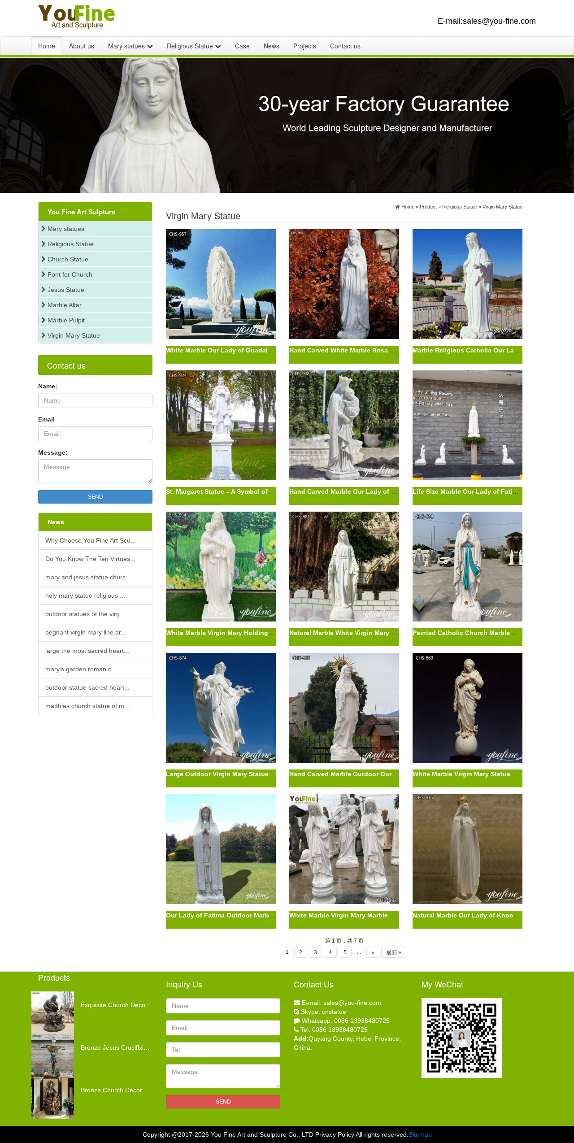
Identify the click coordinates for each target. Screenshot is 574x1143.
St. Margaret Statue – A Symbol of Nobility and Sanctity (250, 491)
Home (46, 45)
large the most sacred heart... (87, 650)
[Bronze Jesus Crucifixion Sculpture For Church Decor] (76, 1038)
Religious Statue (191, 45)
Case (242, 45)
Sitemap (420, 1134)
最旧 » (393, 952)
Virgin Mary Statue (73, 335)
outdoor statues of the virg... (85, 613)
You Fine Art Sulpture (81, 212)
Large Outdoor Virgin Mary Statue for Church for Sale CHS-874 (261, 774)
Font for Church (69, 274)
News (271, 45)
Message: (53, 452)
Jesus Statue (65, 289)
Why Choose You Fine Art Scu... (90, 540)
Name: (47, 386)
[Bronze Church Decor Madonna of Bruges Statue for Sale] (76, 1081)
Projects (304, 45)
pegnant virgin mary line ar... (85, 632)
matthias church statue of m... (87, 705)
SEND (95, 497)
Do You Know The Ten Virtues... (90, 558)
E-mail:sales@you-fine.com (487, 21)
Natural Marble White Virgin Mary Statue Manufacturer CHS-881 (385, 632)
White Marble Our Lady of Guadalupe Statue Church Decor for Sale (268, 350)
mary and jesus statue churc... (88, 577)
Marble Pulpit (65, 320)
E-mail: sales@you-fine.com (341, 1002)
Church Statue (67, 259)
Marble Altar (64, 305)
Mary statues (127, 45)
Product (428, 206)
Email (46, 419)
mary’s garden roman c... (81, 669)
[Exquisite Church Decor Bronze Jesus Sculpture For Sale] (76, 996)
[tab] (95, 211)
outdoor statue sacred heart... (87, 687)
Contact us (345, 45)
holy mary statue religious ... (85, 595)
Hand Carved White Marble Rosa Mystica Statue (362, 350)
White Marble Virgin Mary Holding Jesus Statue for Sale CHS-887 (264, 632)
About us (81, 45)
